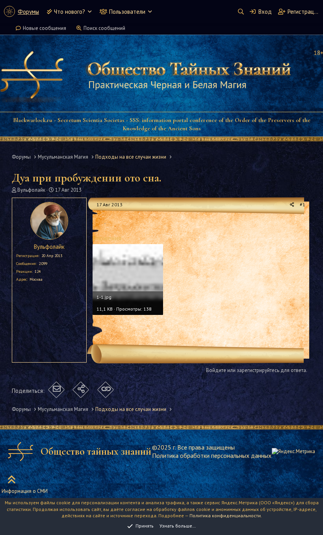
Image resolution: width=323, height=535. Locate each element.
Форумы (28, 11)
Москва (36, 279)
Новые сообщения (44, 28)
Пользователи (127, 11)
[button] (89, 11)
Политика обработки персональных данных (211, 455)
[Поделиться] (292, 204)
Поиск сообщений (104, 28)
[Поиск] (241, 11)
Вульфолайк (31, 190)
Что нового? (69, 11)
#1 (302, 204)
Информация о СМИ (25, 491)
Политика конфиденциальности (225, 515)
